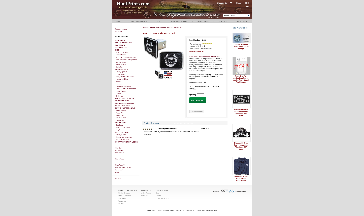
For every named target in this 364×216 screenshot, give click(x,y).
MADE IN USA (120, 40)
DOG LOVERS (120, 122)
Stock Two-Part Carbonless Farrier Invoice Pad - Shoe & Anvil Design (241, 79)
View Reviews (194, 48)
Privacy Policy (122, 198)
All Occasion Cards (122, 139)
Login (247, 6)
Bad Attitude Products (123, 86)
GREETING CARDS (122, 132)
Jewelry (118, 81)
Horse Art (119, 84)
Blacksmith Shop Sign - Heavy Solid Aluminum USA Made (241, 146)
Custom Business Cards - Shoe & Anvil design (241, 47)
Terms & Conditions (124, 195)
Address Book (120, 153)
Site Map (121, 204)
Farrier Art (119, 113)
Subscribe (118, 31)
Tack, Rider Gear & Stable (125, 76)
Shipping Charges (139, 21)
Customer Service (179, 21)
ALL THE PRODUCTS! (123, 43)
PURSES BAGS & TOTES (124, 98)
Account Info (119, 150)
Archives (118, 178)
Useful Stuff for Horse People (126, 89)
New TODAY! (120, 45)
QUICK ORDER (203, 21)
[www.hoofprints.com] (141, 18)
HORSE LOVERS (121, 69)
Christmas (119, 96)
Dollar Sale (119, 67)
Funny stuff (119, 170)
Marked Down (121, 62)
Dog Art (118, 130)
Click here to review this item (183, 123)
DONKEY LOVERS (122, 101)
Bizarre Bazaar (121, 55)
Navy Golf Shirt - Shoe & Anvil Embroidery (241, 179)
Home (118, 21)
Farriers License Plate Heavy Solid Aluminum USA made (241, 113)
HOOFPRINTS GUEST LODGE (126, 142)
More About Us (120, 165)
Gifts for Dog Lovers (123, 127)
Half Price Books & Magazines (126, 60)
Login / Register (146, 193)
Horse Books (120, 74)
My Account (242, 21)
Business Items (121, 118)
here (194, 89)
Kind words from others (123, 167)
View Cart (223, 21)
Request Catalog (121, 29)
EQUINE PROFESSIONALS (125, 108)
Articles (117, 172)
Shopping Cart (222, 3)
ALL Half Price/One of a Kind (126, 57)
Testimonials (122, 201)
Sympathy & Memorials (124, 137)
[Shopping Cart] (230, 3)
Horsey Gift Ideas (122, 79)
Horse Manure (121, 91)
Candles (119, 93)
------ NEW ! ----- (121, 47)
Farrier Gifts (120, 115)
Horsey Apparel (121, 72)
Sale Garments (121, 64)
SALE (117, 50)
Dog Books (120, 125)
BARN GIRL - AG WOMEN (124, 103)
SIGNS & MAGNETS (122, 106)
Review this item (206, 48)
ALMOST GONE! (122, 52)
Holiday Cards (121, 135)
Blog (159, 21)
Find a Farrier (120, 159)
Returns (159, 195)
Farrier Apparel (121, 110)
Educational (120, 120)
